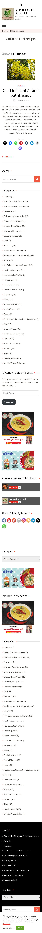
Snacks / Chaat (10, 329)
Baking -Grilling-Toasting (15, 206)
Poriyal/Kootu (10, 309)
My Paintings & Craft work (15, 855)
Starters (7, 338)
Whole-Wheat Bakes (13, 363)
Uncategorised (10, 880)
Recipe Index (9, 865)
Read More (6, 157)
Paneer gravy (9, 280)
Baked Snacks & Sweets (14, 201)
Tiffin (6, 353)
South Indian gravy (12, 334)
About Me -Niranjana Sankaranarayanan (21, 836)
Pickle (6, 299)
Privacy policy (10, 860)
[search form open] (21, 5)
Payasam (8, 294)
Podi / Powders (10, 304)
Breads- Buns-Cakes (13, 226)
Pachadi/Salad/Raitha (13, 275)
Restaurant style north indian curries (20, 319)
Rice (5, 324)
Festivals (21, 86)
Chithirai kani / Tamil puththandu (21, 93)
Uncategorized (10, 358)
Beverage (8, 211)
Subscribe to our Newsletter (16, 870)
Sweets (7, 348)
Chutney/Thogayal (12, 231)
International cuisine (13, 250)
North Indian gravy (12, 270)
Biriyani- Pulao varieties (14, 216)
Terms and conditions (13, 875)
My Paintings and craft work (16, 265)
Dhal (6, 240)
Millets (7, 260)
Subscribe (8, 402)
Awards (7, 196)
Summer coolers (11, 343)
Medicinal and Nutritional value (18, 255)
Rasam (7, 314)
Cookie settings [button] (8, 928)
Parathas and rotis (12, 289)
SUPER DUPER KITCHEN (24, 11)
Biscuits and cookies (12, 221)
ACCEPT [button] (20, 928)
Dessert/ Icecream (12, 236)
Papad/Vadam (10, 285)
